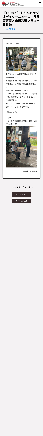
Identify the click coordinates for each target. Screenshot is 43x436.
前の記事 (16, 187)
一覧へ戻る (23, 194)
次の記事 (27, 187)
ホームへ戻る (22, 201)
